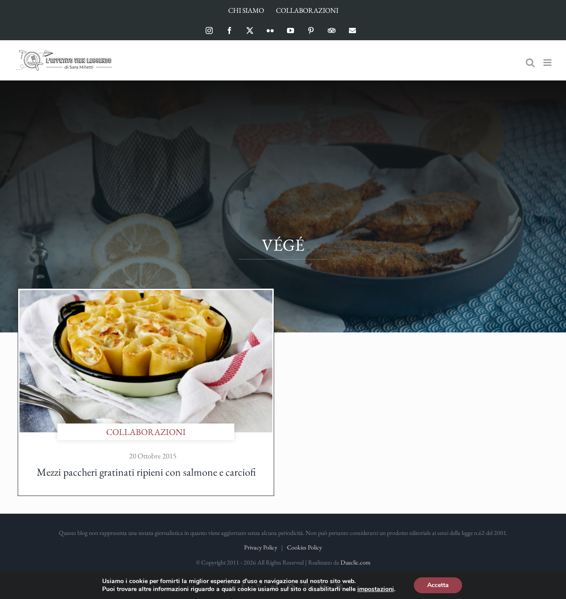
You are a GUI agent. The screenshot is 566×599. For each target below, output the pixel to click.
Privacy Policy (260, 547)
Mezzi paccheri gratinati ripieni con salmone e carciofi (146, 472)
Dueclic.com (355, 562)
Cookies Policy (304, 547)
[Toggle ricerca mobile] (530, 62)
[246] (145, 294)
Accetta (438, 585)
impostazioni (375, 589)
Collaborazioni (146, 432)
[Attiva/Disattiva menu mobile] (548, 62)
